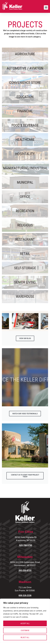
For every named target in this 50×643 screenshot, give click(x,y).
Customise (25, 630)
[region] (25, 621)
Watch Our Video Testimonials (25, 414)
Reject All (25, 637)
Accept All (25, 623)
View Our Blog (25, 338)
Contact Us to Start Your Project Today (25, 476)
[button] (46, 7)
